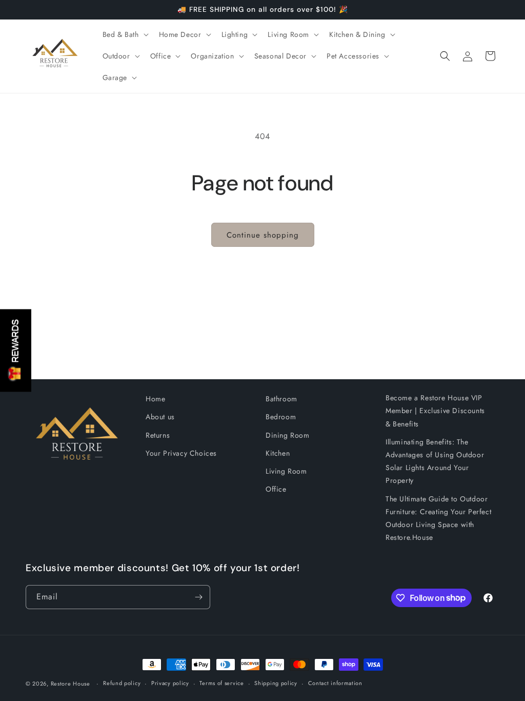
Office (276, 489)
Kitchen (278, 453)
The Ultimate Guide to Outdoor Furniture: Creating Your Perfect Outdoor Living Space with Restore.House (438, 518)
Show (15, 350)
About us (160, 417)
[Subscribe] (198, 597)
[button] (124, 34)
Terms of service (221, 683)
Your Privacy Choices (181, 453)
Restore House (70, 683)
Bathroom (281, 399)
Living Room (286, 471)
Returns (158, 435)
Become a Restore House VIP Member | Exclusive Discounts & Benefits (435, 411)
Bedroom (281, 417)
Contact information (335, 683)
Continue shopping (263, 235)
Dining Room (288, 435)
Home (155, 399)
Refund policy (121, 683)
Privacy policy (170, 683)
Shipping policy (275, 683)
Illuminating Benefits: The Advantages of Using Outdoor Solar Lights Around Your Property (435, 461)
